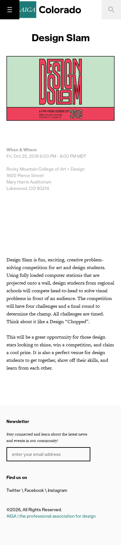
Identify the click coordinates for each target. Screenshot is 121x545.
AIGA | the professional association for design (51, 516)
